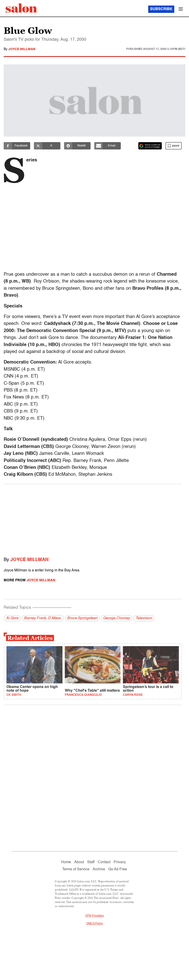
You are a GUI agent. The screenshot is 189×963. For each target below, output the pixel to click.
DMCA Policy (94, 923)
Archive (99, 869)
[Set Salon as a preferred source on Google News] (150, 145)
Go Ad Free (117, 869)
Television (144, 618)
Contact (104, 862)
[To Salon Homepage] (21, 8)
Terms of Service (75, 869)
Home (66, 862)
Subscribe (161, 9)
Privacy (120, 862)
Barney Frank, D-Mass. (43, 618)
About (79, 862)
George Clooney (116, 618)
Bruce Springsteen (82, 618)
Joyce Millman (21, 49)
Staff (90, 862)
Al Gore (12, 618)
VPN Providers (94, 915)
